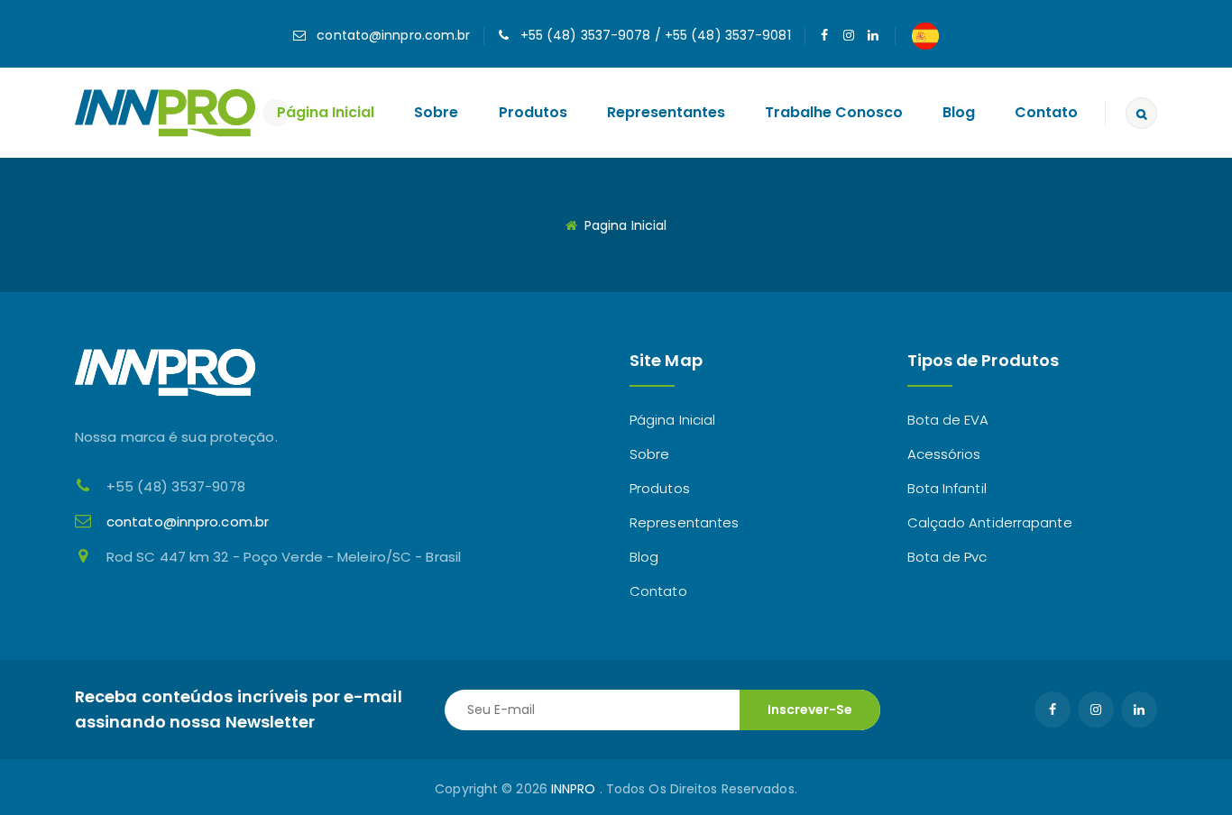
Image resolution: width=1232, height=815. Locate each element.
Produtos (533, 112)
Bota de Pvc (947, 556)
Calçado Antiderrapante (989, 522)
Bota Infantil (947, 488)
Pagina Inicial (625, 225)
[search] (1141, 113)
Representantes (666, 112)
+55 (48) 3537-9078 (585, 35)
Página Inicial (325, 112)
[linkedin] (873, 35)
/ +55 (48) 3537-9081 (721, 35)
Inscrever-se (810, 710)
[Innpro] (165, 111)
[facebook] (824, 35)
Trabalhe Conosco (834, 112)
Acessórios (944, 453)
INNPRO (573, 789)
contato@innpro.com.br (393, 35)
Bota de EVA (948, 419)
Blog (958, 112)
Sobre (436, 112)
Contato (1046, 112)
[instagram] (849, 35)
